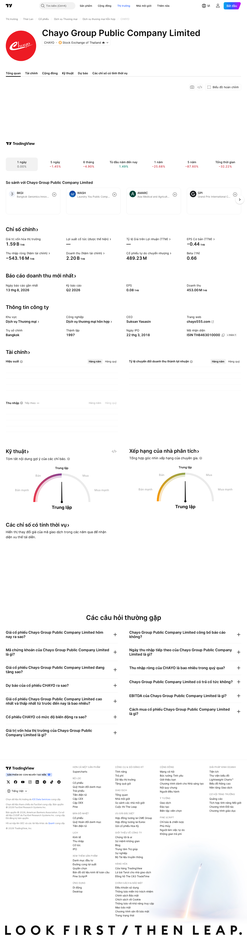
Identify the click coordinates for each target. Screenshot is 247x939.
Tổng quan (121, 794)
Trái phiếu (78, 790)
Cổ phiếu (78, 782)
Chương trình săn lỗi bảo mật (132, 911)
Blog (117, 845)
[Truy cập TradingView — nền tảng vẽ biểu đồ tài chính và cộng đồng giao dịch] (20, 143)
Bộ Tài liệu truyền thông (129, 857)
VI (208, 6)
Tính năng (121, 771)
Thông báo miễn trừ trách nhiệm (134, 891)
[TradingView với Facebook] (15, 782)
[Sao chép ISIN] (223, 335)
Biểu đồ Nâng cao (220, 783)
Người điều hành (169, 791)
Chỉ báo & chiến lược (172, 821)
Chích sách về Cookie (128, 899)
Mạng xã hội (167, 771)
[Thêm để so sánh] (54, 194)
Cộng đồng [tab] (50, 73)
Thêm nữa (163, 5)
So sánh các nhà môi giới (129, 802)
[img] (103, 42)
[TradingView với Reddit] (58, 782)
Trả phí (119, 775)
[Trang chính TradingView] (9, 5)
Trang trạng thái (124, 915)
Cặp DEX (78, 802)
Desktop (78, 891)
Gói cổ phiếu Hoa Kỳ (127, 825)
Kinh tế (77, 837)
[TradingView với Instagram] (30, 782)
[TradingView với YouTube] (22, 782)
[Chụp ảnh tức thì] (192, 87)
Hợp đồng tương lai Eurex (130, 821)
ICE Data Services (41, 799)
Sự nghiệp (121, 853)
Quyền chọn (80, 868)
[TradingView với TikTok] (51, 782)
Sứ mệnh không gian (127, 841)
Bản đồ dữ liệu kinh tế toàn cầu (91, 872)
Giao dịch (165, 802)
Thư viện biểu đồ (219, 775)
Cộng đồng (105, 5)
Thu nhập (78, 841)
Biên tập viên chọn (171, 810)
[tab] (95, 361)
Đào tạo (164, 806)
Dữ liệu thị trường (125, 779)
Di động (77, 887)
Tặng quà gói (123, 783)
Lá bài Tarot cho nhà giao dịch (133, 872)
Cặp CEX (78, 798)
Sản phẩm (86, 5)
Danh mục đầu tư (83, 860)
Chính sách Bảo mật (127, 895)
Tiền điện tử (80, 794)
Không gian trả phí (171, 833)
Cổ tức (77, 845)
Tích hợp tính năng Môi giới (225, 802)
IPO (75, 849)
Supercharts (80, 771)
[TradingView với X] (8, 782)
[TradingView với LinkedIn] (37, 782)
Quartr (51, 823)
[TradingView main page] (20, 768)
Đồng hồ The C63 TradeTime (132, 876)
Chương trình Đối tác (221, 806)
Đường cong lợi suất (84, 864)
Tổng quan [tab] (13, 73)
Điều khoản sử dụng (127, 887)
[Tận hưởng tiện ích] (200, 87)
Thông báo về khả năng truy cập (134, 903)
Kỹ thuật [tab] (68, 73)
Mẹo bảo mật (123, 907)
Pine (75, 806)
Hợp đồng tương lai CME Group (133, 817)
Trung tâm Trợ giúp (126, 849)
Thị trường (123, 5)
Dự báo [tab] (83, 73)
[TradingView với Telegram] (44, 782)
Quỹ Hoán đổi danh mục (87, 786)
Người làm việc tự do (172, 829)
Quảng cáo (215, 798)
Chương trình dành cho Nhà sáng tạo (182, 783)
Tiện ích (214, 771)
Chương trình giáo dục (222, 810)
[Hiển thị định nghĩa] (43, 239)
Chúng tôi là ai (123, 837)
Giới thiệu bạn (168, 779)
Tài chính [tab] (31, 73)
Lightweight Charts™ (221, 779)
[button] (94, 5)
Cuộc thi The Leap (126, 806)
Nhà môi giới (144, 5)
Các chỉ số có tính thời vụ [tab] (109, 73)
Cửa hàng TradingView (128, 868)
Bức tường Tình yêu (171, 775)
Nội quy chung (168, 787)
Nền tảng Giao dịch (220, 787)
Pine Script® (80, 876)
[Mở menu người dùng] (218, 5)
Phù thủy (165, 825)
